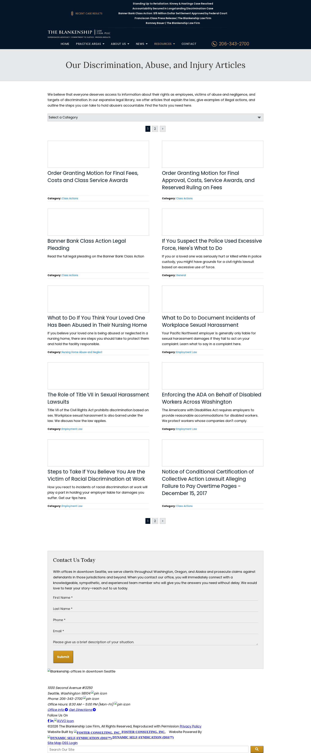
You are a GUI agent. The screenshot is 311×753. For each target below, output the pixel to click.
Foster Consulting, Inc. (143, 732)
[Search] (256, 749)
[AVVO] (64, 721)
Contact (189, 44)
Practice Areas (89, 44)
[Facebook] (49, 721)
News (140, 44)
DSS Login (70, 743)
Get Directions (81, 709)
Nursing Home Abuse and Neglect (82, 352)
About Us (119, 44)
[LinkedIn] (52, 721)
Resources (163, 44)
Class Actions (70, 198)
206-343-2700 (234, 44)
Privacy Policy (190, 726)
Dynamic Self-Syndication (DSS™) (143, 737)
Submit (63, 657)
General (181, 275)
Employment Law (186, 352)
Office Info (56, 709)
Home (65, 44)
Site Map (54, 743)
